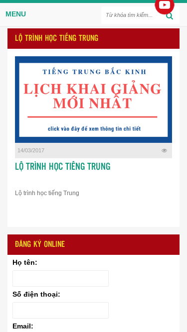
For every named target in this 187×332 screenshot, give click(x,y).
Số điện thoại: (36, 294)
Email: (22, 326)
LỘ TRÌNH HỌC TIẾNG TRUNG (62, 167)
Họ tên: (24, 262)
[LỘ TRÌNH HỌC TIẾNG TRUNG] (93, 99)
